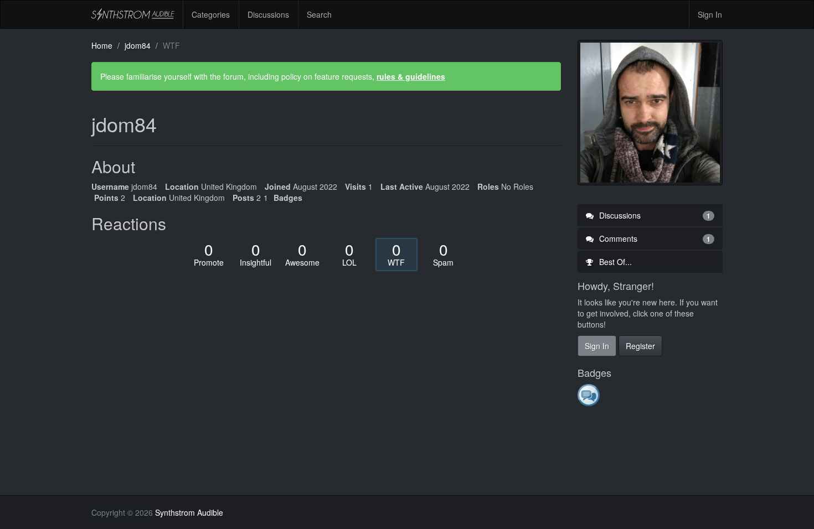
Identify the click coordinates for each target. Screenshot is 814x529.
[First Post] (589, 394)
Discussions (268, 14)
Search (319, 14)
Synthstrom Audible (132, 14)
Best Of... (614, 261)
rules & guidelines (411, 76)
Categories (211, 14)
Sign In (710, 14)
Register (640, 345)
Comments (654, 238)
